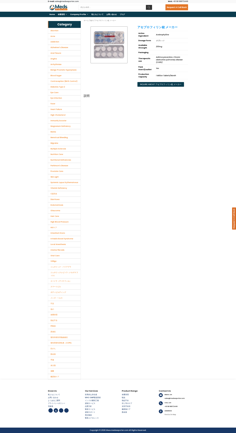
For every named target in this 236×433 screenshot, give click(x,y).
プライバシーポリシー (56, 403)
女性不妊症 (126, 406)
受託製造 (88, 415)
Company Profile (78, 14)
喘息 (123, 397)
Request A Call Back (177, 7)
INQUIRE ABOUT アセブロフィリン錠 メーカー (160, 84)
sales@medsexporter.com (63, 1)
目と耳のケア (127, 403)
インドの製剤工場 (92, 400)
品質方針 (88, 406)
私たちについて (97, 14)
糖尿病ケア (126, 409)
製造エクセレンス (92, 418)
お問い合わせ (111, 14)
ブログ (122, 14)
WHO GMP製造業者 (93, 397)
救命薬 (124, 412)
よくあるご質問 (54, 400)
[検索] (149, 7)
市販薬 (50, 406)
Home (52, 14)
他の (91, 20)
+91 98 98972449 (178, 1)
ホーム (86, 20)
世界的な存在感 (91, 394)
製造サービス (90, 409)
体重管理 (61, 14)
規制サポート (90, 412)
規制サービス (90, 403)
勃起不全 (125, 400)
